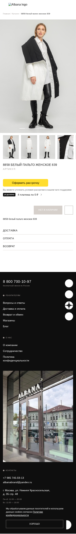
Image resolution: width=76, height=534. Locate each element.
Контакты (11, 470)
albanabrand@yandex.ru (17, 482)
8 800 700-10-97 (17, 281)
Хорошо (34, 524)
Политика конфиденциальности (16, 358)
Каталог (15, 14)
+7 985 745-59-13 (13, 477)
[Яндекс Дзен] (69, 305)
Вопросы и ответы (14, 302)
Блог (5, 326)
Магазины (9, 320)
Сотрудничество (13, 350)
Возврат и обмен (13, 314)
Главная (6, 14)
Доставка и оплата (14, 308)
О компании (10, 345)
